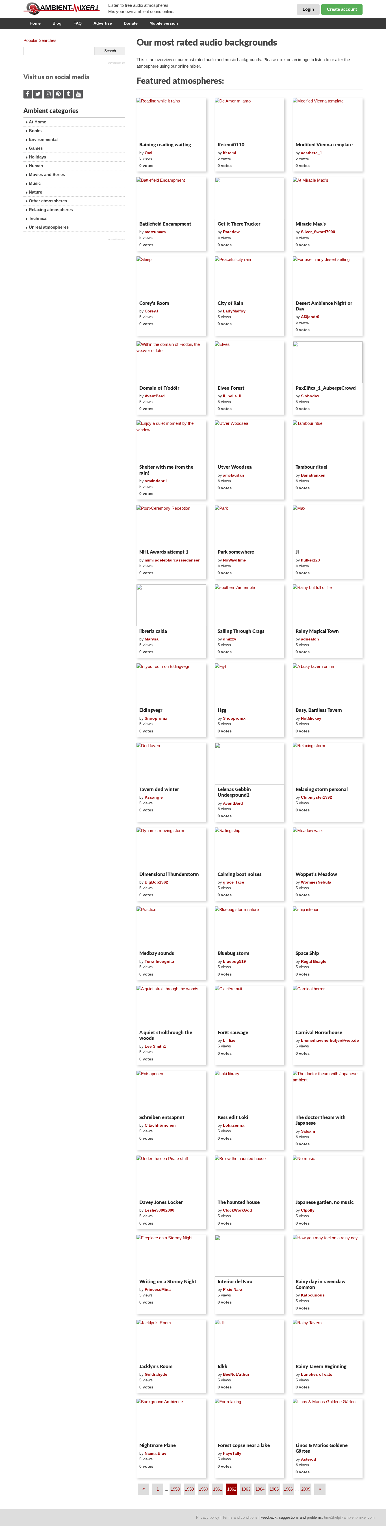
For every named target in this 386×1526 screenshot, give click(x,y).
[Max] (328, 526)
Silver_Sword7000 (318, 232)
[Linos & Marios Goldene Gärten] (328, 1420)
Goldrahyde (156, 1374)
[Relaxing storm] (328, 764)
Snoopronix (156, 718)
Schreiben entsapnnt (162, 1117)
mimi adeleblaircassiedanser (172, 560)
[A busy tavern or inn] (328, 684)
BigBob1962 (156, 882)
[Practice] (171, 927)
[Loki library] (250, 1092)
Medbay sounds (156, 953)
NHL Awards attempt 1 (163, 552)
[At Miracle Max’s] (328, 198)
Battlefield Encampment (165, 224)
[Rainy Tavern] (328, 1341)
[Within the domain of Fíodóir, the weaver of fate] (171, 362)
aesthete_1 (311, 153)
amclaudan (233, 475)
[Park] (250, 526)
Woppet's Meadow (316, 874)
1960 (203, 1489)
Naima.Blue (155, 1453)
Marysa (152, 639)
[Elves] (250, 362)
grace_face (233, 882)
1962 (231, 1489)
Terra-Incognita (159, 961)
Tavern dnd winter (159, 789)
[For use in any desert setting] (328, 277)
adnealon (310, 639)
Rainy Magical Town (317, 631)
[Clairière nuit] (250, 1007)
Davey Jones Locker (161, 1202)
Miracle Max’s (311, 224)
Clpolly (308, 1210)
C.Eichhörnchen (160, 1125)
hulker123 (310, 560)
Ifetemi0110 (231, 144)
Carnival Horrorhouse (319, 1032)
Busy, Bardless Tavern (319, 710)
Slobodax (310, 396)
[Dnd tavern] (171, 764)
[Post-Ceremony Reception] (171, 526)
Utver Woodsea (235, 467)
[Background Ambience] (171, 1420)
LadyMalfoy (234, 311)
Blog (57, 23)
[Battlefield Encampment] (171, 198)
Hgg (222, 710)
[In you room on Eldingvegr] (171, 684)
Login (308, 9)
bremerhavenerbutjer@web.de (330, 1040)
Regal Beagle (313, 961)
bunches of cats (316, 1374)
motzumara (155, 232)
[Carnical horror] (328, 1007)
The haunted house (239, 1202)
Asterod (308, 1459)
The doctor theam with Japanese (321, 1120)
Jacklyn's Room (155, 1366)
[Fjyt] (250, 684)
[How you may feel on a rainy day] (328, 1256)
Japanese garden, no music (325, 1202)
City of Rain (230, 303)
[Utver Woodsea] (250, 441)
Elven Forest (231, 388)
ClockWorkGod (237, 1210)
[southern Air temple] (250, 605)
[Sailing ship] (250, 848)
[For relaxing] (250, 1420)
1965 (274, 1489)
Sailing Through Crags (241, 631)
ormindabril (156, 481)
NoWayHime (234, 560)
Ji (297, 552)
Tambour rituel (311, 467)
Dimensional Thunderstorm (169, 874)
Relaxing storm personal (322, 789)
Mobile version (163, 23)
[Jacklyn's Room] (171, 1341)
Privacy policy (207, 1517)
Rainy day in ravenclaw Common (321, 1284)
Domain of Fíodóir (159, 388)
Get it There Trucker (239, 224)
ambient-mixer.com (65, 8)
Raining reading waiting (165, 144)
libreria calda (153, 631)
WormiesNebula (316, 882)
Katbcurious (313, 1295)
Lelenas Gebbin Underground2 (234, 792)
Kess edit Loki (233, 1117)
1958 (175, 1489)
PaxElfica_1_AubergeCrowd (326, 388)
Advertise (103, 23)
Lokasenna (233, 1125)
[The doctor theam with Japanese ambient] (328, 1092)
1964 (259, 1489)
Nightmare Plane (157, 1445)
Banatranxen (313, 475)
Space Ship (307, 953)
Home (35, 23)
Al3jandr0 (310, 316)
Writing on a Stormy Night (167, 1281)
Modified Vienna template (324, 144)
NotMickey (311, 718)
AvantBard (155, 396)
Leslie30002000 (159, 1210)
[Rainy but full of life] (328, 605)
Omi (148, 153)
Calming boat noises (240, 874)
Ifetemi (229, 153)
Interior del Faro (235, 1281)
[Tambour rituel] (328, 441)
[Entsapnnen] (171, 1092)
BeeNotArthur (236, 1374)
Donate (131, 23)
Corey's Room (154, 303)
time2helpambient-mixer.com (349, 1517)
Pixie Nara (232, 1289)
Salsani (308, 1131)
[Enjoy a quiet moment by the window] (171, 441)
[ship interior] (328, 927)
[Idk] (250, 1341)
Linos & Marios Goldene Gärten (322, 1448)
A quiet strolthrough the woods (165, 1035)
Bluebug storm (233, 953)
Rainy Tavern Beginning (321, 1366)
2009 (305, 1489)
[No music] (328, 1176)
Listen (150, 132)
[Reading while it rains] (171, 119)
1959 (189, 1489)
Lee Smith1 (155, 1046)
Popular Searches (40, 40)
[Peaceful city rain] (250, 277)
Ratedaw (231, 232)
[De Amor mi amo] (250, 119)
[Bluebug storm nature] (250, 927)
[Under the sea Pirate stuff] (171, 1176)
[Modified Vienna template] (328, 119)
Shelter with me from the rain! (166, 470)
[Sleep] (171, 277)
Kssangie (154, 797)
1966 (288, 1489)
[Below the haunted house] (250, 1176)
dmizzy (229, 639)
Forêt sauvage (233, 1032)
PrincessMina (158, 1289)
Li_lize (229, 1040)
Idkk (222, 1366)
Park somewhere (236, 552)
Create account (342, 9)
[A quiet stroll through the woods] (171, 1007)
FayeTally (232, 1453)
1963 (245, 1489)
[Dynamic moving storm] (171, 848)
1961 (217, 1489)
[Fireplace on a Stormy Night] (171, 1256)
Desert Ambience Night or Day (324, 306)
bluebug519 (234, 961)
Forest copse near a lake (244, 1445)
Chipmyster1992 (316, 797)
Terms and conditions (239, 1517)
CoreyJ (151, 311)
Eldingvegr (150, 710)
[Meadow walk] (328, 848)
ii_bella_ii (232, 396)
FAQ (77, 23)
